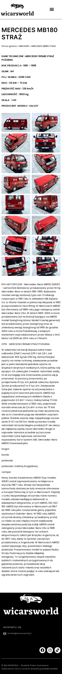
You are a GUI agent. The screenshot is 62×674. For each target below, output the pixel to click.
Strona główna (9, 46)
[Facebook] (42, 650)
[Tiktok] (57, 650)
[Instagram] (50, 650)
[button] (51, 9)
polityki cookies (50, 668)
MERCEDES (24, 46)
